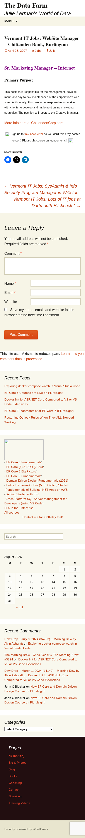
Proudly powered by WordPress (26, 829)
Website (10, 302)
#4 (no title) (16, 756)
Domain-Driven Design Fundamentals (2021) (37, 480)
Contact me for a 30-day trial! (42, 517)
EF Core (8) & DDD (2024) (24, 467)
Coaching (15, 783)
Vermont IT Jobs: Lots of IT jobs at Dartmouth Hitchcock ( (47, 202)
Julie (52, 50)
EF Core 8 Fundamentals (23, 462)
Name (10, 283)
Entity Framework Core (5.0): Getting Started (37, 485)
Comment (13, 253)
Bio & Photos (17, 762)
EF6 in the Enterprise (19, 508)
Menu (9, 21)
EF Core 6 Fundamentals (23, 476)
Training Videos (19, 803)
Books (13, 776)
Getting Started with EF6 (22, 494)
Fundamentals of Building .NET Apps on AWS (36, 489)
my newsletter (34, 134)
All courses (11, 512)
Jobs (38, 50)
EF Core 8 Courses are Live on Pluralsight (33, 392)
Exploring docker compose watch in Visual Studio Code (42, 386)
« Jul (19, 607)
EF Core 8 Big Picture (21, 471)
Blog (12, 769)
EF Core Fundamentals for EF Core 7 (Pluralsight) (39, 410)
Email (9, 292)
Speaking (15, 796)
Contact (14, 789)
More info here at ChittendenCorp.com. (34, 123)
